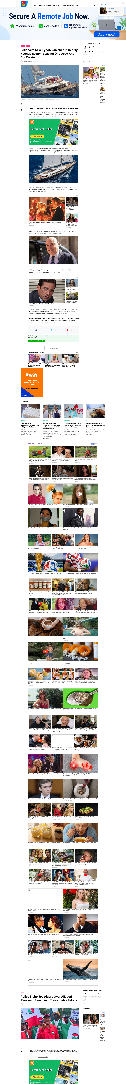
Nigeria (24, 420)
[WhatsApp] (99, 53)
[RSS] (92, 53)
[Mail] (103, 53)
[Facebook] (94, 5)
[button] (104, 1)
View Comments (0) (53, 348)
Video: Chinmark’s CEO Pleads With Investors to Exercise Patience (73, 425)
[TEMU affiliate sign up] (32, 382)
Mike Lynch (71, 112)
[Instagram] (98, 5)
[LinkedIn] (96, 53)
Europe (22, 45)
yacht (32, 148)
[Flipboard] (89, 53)
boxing (44, 420)
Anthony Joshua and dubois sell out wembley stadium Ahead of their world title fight (51, 426)
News (28, 45)
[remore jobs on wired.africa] (63, 23)
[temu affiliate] (53, 132)
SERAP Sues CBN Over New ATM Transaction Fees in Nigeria (95, 425)
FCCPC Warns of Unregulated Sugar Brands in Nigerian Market (30, 425)
